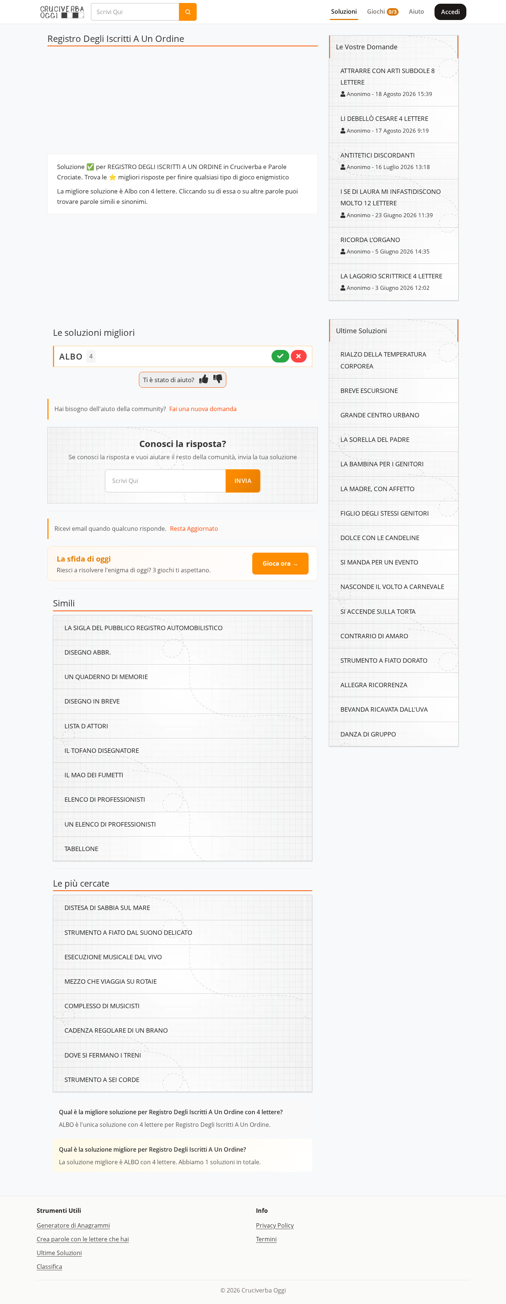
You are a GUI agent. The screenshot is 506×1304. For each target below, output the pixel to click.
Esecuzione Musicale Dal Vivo (113, 956)
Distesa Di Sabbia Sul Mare (107, 907)
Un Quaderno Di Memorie (106, 676)
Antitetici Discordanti (377, 154)
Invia (243, 481)
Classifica (49, 1266)
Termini (266, 1239)
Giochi (382, 11)
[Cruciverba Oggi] (62, 12)
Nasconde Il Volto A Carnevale (392, 586)
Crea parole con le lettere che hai (83, 1239)
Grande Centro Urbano (379, 414)
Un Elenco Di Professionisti (110, 824)
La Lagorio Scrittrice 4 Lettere (391, 275)
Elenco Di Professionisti (104, 799)
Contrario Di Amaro (374, 635)
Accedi (450, 12)
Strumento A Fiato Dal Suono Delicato (128, 932)
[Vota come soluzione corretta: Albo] (280, 356)
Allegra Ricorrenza (373, 684)
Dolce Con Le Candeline (379, 537)
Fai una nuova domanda (203, 409)
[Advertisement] (182, 102)
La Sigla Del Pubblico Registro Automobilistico (143, 627)
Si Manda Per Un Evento (379, 561)
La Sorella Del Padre (374, 439)
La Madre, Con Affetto (377, 488)
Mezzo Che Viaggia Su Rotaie (110, 981)
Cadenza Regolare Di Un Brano (116, 1030)
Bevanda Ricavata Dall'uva (384, 709)
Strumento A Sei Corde (101, 1079)
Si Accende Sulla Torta (378, 611)
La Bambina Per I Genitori (382, 463)
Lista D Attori (86, 725)
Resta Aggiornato (194, 528)
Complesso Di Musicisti (102, 1005)
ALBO (71, 356)
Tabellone (81, 848)
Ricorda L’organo (370, 239)
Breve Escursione (369, 390)
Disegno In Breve (92, 700)
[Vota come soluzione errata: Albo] (299, 356)
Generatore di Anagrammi (73, 1225)
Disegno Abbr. (87, 652)
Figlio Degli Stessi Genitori (384, 513)
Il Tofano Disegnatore (101, 750)
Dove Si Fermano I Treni (102, 1054)
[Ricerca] (188, 12)
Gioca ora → (280, 563)
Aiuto (416, 11)
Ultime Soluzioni (59, 1253)
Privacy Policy (275, 1225)
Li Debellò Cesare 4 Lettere (384, 118)
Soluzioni (344, 11)
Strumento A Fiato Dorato (383, 660)
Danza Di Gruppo (368, 733)
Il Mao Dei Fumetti (93, 774)
